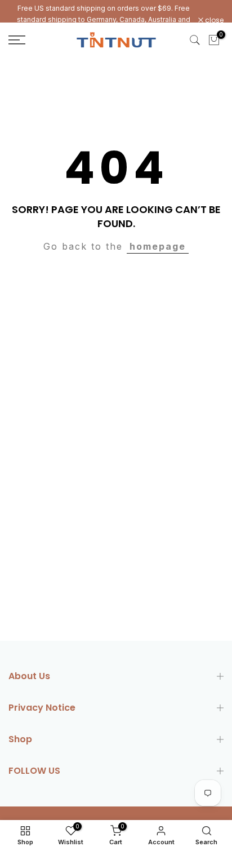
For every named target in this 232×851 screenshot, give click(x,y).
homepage (158, 246)
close (213, 20)
